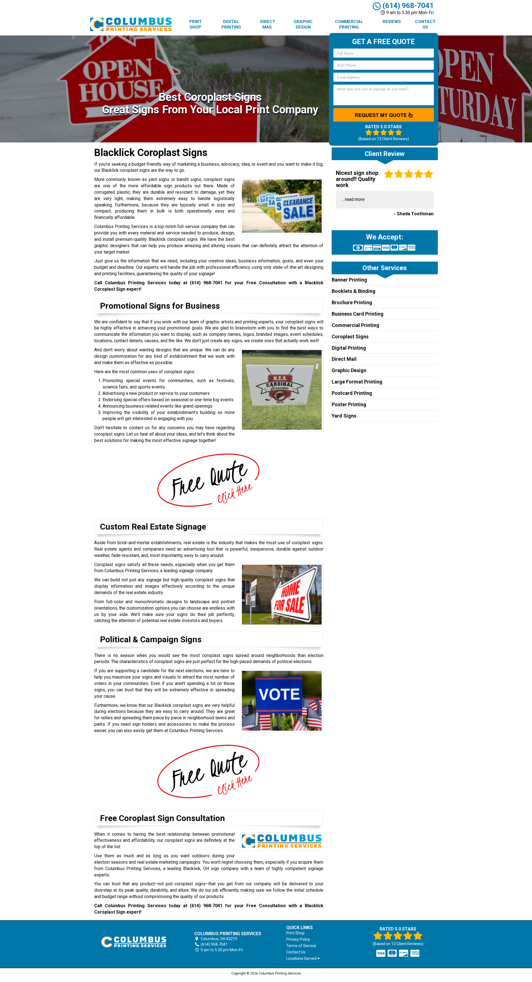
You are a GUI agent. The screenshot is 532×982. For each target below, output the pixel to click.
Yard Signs (344, 416)
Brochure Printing (352, 302)
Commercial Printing (349, 24)
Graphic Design (303, 24)
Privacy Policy (298, 939)
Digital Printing (231, 24)
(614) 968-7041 (407, 5)
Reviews (392, 21)
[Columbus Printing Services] (134, 942)
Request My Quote (381, 114)
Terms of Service (301, 945)
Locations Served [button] (301, 959)
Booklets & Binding (353, 291)
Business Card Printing (357, 314)
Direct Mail (267, 24)
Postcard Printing (352, 393)
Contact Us (425, 24)
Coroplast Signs (350, 336)
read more (355, 199)
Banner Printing (349, 280)
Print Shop (195, 24)
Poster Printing (349, 404)
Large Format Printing (357, 382)
